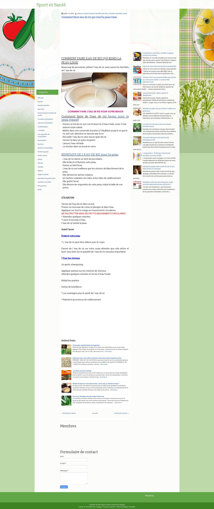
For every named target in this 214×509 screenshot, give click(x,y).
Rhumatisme (42, 186)
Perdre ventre (42, 155)
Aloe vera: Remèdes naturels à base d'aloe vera (88, 396)
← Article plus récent (68, 413)
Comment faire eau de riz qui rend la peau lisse (89, 17)
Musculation (42, 140)
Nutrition (41, 144)
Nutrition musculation (45, 148)
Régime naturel (43, 174)
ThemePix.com (90, 507)
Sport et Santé (51, 4)
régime (40, 171)
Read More (108, 351)
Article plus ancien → (121, 413)
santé (125, 13)
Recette (40, 167)
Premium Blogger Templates (125, 507)
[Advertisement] (95, 37)
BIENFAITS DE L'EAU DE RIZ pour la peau (89, 154)
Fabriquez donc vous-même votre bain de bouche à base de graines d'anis (97, 358)
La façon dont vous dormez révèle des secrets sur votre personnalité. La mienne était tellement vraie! (159, 79)
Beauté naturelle (95, 13)
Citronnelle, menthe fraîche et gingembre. (86, 345)
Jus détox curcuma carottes (82, 371)
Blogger (122, 505)
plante (40, 159)
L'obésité (41, 130)
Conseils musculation (45, 119)
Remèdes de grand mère (46, 178)
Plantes (40, 163)
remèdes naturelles (115, 13)
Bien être (105, 13)
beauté (86, 13)
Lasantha (112, 507)
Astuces (80, 13)
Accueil (95, 413)
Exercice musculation (45, 123)
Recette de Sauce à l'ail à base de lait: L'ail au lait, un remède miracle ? (96, 383)
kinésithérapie (43, 127)
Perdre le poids (43, 152)
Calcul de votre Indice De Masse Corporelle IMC (159, 66)
